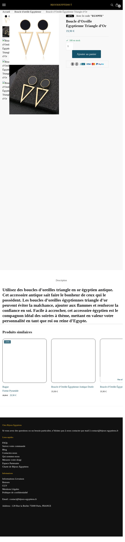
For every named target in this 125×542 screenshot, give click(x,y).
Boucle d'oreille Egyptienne (27, 11)
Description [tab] (61, 280)
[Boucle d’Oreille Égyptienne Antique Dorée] (73, 361)
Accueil (6, 11)
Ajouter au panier (86, 54)
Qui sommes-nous (11, 456)
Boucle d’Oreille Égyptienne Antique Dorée (72, 387)
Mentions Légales (10, 489)
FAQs (5, 443)
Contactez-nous (9, 453)
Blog (4, 449)
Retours (6, 482)
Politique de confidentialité (15, 492)
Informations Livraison (13, 479)
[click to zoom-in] (34, 38)
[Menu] (6, 5)
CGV (4, 485)
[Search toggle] (112, 5)
